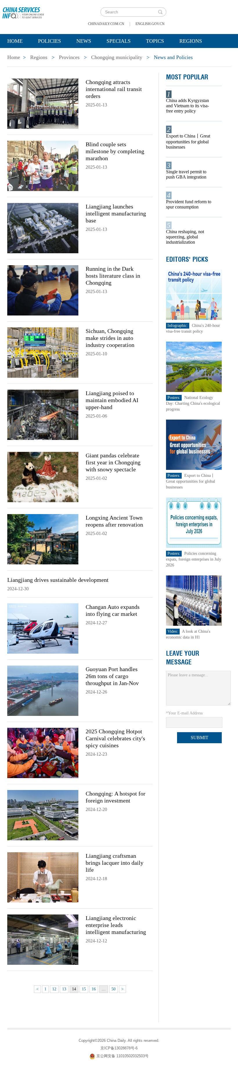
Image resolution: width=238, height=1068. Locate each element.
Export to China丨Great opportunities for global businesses (188, 141)
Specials (119, 41)
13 (64, 989)
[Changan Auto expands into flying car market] (42, 628)
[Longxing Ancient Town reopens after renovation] (42, 539)
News (83, 41)
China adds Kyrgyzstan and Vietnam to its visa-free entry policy (187, 105)
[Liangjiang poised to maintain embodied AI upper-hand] (42, 414)
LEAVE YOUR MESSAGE (182, 657)
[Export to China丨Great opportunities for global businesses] (194, 444)
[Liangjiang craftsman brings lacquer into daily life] (42, 877)
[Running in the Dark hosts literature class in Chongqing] (42, 290)
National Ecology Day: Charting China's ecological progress (193, 403)
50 (113, 989)
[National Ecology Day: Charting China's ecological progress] (194, 366)
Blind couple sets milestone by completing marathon (115, 151)
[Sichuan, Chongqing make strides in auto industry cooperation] (42, 352)
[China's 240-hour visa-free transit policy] (194, 294)
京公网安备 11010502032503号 (122, 1056)
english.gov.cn (150, 24)
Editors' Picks (187, 259)
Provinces (69, 57)
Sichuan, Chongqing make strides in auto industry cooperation (110, 338)
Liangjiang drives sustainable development (58, 580)
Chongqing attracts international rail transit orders (114, 89)
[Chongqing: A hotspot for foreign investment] (42, 815)
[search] (160, 12)
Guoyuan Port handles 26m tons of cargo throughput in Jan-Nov (112, 676)
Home (15, 41)
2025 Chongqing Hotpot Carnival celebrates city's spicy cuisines (115, 738)
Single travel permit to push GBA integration (186, 174)
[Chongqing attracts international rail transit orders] (42, 103)
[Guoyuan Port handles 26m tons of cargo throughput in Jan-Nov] (42, 690)
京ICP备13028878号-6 (119, 1048)
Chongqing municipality (116, 57)
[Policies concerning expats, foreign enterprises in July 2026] (194, 522)
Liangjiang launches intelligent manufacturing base (116, 213)
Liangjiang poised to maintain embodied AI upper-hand (112, 400)
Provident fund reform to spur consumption (188, 204)
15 (84, 989)
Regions (190, 41)
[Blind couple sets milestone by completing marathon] (42, 165)
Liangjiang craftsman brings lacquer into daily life (114, 863)
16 (94, 989)
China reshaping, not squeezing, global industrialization (185, 237)
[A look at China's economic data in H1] (194, 600)
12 (54, 989)
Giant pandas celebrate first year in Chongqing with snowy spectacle (113, 462)
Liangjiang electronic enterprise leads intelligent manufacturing (116, 925)
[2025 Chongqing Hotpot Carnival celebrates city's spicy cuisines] (42, 752)
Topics (155, 41)
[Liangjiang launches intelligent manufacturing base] (42, 228)
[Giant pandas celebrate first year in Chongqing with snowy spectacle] (42, 477)
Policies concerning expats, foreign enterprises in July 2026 (193, 559)
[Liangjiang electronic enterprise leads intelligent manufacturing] (42, 939)
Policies (49, 41)
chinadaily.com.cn (106, 24)
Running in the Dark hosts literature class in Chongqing (113, 275)
